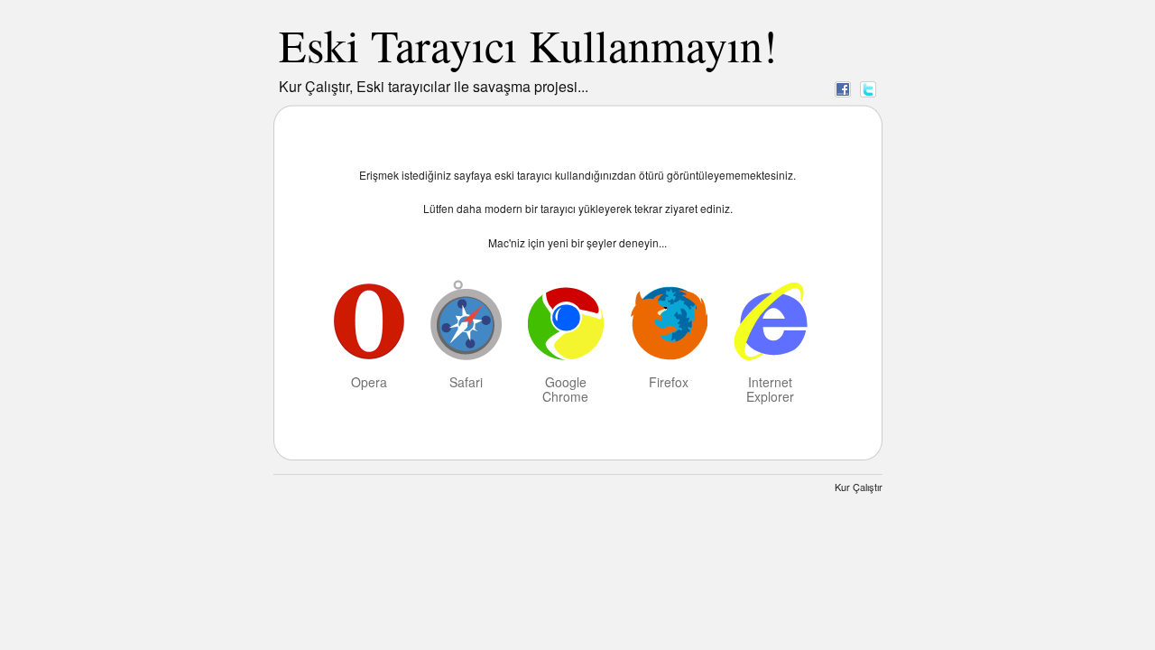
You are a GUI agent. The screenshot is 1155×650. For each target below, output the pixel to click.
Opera (369, 381)
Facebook (843, 88)
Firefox (668, 381)
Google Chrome (565, 388)
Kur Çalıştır (858, 486)
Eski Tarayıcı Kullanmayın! (528, 44)
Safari (466, 381)
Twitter (868, 88)
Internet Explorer (770, 388)
